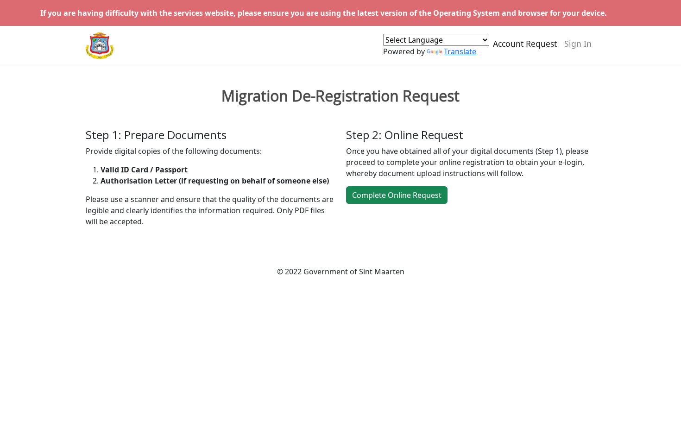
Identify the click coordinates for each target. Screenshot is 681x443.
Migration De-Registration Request (340, 96)
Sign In (578, 43)
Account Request (525, 43)
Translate (460, 51)
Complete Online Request (396, 195)
